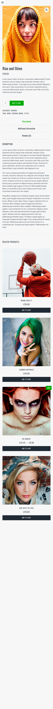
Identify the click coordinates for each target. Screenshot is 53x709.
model (21, 113)
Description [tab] (26, 121)
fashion (15, 113)
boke (9, 113)
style (26, 113)
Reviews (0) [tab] (26, 135)
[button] (46, 10)
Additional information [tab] (26, 128)
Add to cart (16, 103)
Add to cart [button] (26, 310)
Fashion (14, 110)
